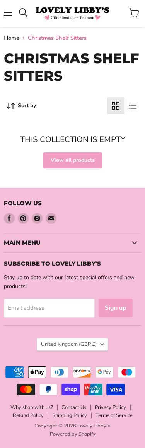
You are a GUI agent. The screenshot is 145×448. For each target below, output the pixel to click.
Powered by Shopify (73, 434)
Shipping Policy (69, 415)
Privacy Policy (110, 407)
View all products (73, 160)
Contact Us (73, 407)
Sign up (115, 308)
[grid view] (115, 105)
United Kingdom (69, 344)
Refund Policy (28, 415)
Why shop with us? (31, 407)
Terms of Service (114, 415)
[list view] (132, 105)
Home (11, 38)
